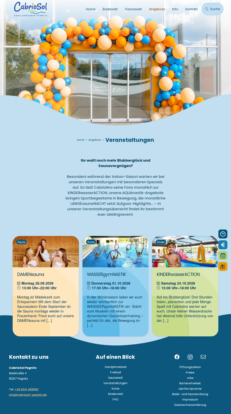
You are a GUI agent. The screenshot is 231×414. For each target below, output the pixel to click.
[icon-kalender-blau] (223, 255)
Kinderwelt (115, 394)
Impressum (190, 399)
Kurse (115, 388)
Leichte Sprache (190, 389)
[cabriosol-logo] (30, 9)
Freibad (115, 372)
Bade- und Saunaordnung (190, 394)
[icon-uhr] (223, 234)
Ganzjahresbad (115, 367)
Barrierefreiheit (190, 383)
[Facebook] (177, 356)
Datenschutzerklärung (190, 405)
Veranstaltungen (115, 383)
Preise (190, 372)
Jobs (190, 378)
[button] (120, 9)
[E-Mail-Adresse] (203, 356)
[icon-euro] (223, 245)
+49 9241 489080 (26, 389)
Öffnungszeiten (190, 367)
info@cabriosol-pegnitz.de (28, 395)
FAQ (115, 399)
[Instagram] (190, 357)
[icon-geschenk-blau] (223, 266)
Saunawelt (115, 378)
